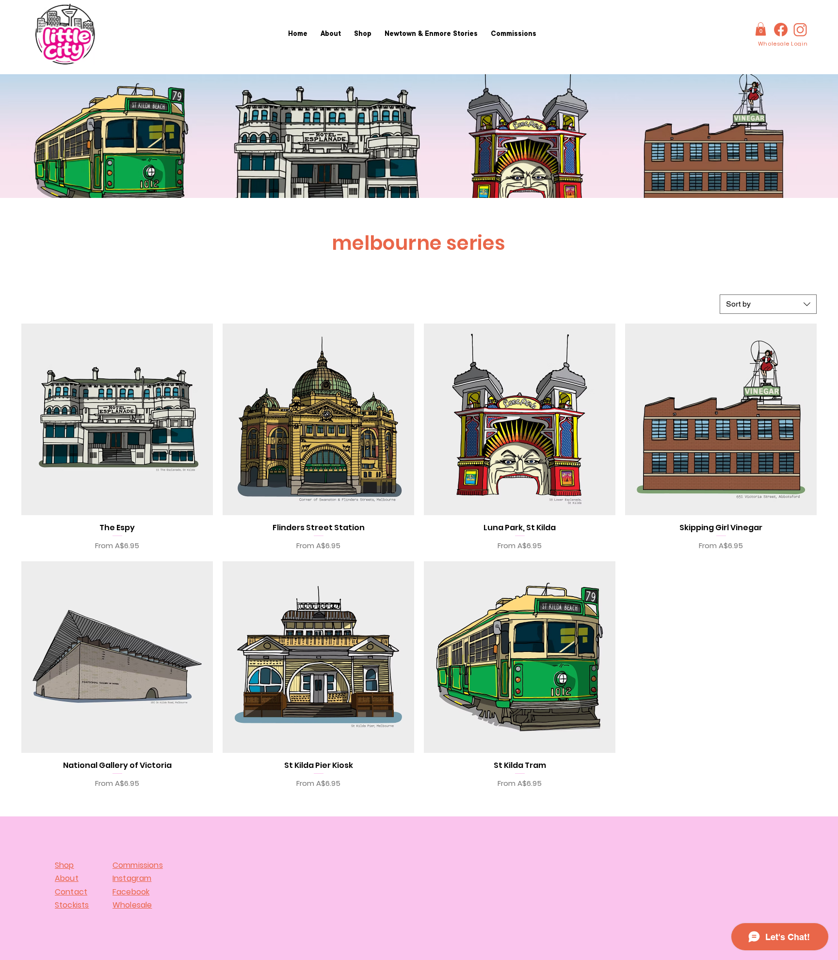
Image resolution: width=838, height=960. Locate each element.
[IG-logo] (800, 29)
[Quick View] (117, 419)
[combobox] (768, 304)
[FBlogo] (781, 29)
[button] (760, 28)
